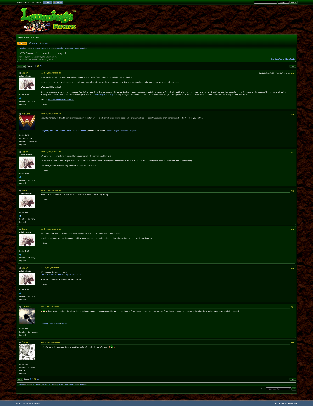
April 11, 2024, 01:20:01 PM (50, 306)
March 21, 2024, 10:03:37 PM (51, 152)
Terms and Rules (284, 403)
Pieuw (25, 342)
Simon (25, 72)
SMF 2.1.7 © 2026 (22, 403)
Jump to (262, 389)
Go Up (20, 379)
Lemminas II (124, 131)
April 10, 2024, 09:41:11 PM (50, 268)
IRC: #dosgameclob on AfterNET (61, 99)
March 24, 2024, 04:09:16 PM (51, 229)
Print (293, 66)
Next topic (290, 59)
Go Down (21, 66)
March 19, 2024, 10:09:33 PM (51, 73)
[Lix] (20, 98)
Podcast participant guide (106, 94)
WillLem (26, 113)
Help (275, 403)
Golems (64, 323)
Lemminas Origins (112, 131)
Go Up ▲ (294, 403)
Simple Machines (34, 403)
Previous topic (277, 59)
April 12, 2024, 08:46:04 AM (50, 342)
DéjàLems (133, 131)
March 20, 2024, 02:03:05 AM (51, 114)
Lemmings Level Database (50, 323)
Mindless (26, 306)
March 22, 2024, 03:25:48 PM (51, 190)
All (41, 66)
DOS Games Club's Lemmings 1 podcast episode (61, 274)
